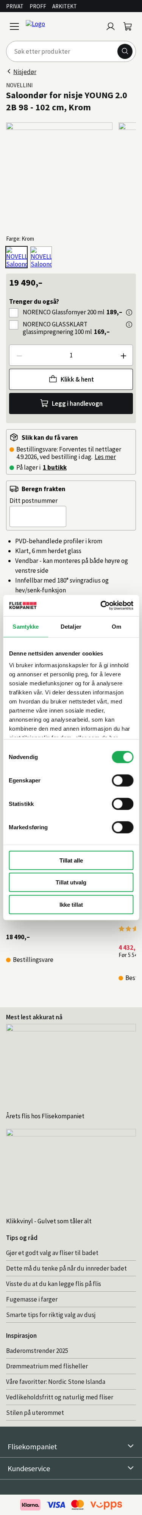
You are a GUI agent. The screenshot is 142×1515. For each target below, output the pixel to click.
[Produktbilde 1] (59, 175)
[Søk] (125, 51)
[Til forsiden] (63, 26)
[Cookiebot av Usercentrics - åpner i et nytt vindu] (101, 606)
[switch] (122, 780)
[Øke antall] (123, 355)
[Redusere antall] (18, 355)
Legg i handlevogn (77, 403)
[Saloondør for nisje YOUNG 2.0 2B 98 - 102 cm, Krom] (16, 257)
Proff (38, 6)
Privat (14, 6)
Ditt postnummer (33, 500)
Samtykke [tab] (25, 626)
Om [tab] (116, 626)
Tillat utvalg (71, 882)
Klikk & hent (77, 379)
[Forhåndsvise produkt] (129, 312)
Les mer (105, 457)
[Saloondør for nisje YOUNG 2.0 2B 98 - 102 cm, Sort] (41, 257)
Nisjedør (24, 72)
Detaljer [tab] (71, 626)
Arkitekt (64, 6)
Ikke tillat (71, 904)
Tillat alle (71, 860)
